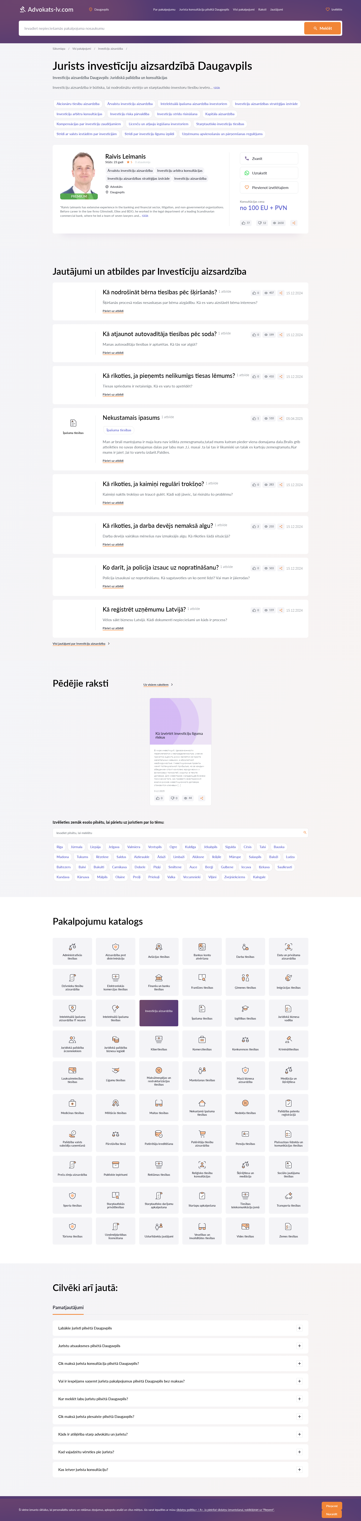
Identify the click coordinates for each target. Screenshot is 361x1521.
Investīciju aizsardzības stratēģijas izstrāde (266, 104)
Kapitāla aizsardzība (219, 114)
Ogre (173, 847)
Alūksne (198, 857)
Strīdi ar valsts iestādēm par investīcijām (87, 134)
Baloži (273, 857)
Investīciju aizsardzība (190, 178)
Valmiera (133, 847)
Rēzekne (102, 857)
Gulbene (227, 867)
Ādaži (161, 857)
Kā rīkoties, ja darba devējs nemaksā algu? (158, 525)
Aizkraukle (141, 857)
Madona (63, 857)
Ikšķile (216, 857)
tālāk (217, 87)
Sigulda (230, 847)
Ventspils (155, 847)
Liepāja (95, 847)
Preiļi (136, 877)
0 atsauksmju (142, 162)
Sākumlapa (59, 48)
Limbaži (178, 857)
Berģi (209, 867)
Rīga (60, 847)
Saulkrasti (285, 867)
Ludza (290, 857)
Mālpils (102, 877)
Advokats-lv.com (50, 9)
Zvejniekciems (234, 877)
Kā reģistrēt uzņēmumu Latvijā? (144, 609)
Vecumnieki (191, 877)
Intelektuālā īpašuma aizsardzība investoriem (194, 104)
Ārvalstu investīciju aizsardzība (130, 104)
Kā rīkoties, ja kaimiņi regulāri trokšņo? (153, 483)
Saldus (121, 857)
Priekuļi (153, 877)
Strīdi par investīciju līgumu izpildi (149, 134)
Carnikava (119, 867)
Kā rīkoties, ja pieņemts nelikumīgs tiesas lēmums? (169, 375)
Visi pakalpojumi (81, 48)
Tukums (82, 857)
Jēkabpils (210, 847)
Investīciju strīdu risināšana (177, 114)
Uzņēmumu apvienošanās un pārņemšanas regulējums (222, 134)
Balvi (82, 867)
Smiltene (175, 867)
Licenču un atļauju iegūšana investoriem (158, 124)
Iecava (246, 867)
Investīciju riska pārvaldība (129, 114)
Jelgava (113, 847)
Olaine (120, 877)
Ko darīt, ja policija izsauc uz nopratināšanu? (161, 567)
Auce (193, 867)
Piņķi (157, 867)
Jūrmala (76, 847)
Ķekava (264, 867)
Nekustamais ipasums (131, 417)
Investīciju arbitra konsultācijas (79, 114)
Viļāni (212, 877)
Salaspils (255, 857)
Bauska (279, 847)
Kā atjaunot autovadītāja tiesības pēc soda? (160, 333)
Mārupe (235, 857)
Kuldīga (190, 847)
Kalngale (259, 877)
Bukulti (99, 867)
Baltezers (64, 867)
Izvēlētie (336, 9)
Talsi (262, 847)
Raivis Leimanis (125, 156)
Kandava (63, 877)
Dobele (140, 867)
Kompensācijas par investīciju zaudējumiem (89, 124)
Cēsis (248, 847)
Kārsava (83, 877)
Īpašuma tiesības (119, 430)
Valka (171, 877)
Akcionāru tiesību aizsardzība (78, 104)
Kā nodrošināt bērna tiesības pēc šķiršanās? (160, 292)
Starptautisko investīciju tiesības (220, 124)
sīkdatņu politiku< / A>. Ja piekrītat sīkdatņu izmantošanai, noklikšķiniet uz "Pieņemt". (225, 1509)
